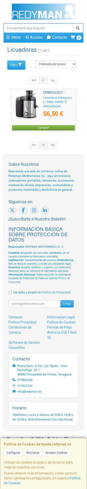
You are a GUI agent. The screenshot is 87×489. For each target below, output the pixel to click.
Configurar (13, 452)
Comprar (43, 128)
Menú (15, 37)
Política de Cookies (61, 322)
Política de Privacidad (55, 292)
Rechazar (32, 452)
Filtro (14, 65)
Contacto (59, 37)
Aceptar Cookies (56, 452)
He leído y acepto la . (42, 292)
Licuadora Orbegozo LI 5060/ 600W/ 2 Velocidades (57, 102)
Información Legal (61, 317)
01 (43, 80)
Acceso (36, 37)
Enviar (67, 304)
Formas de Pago (59, 327)
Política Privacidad (22, 322)
